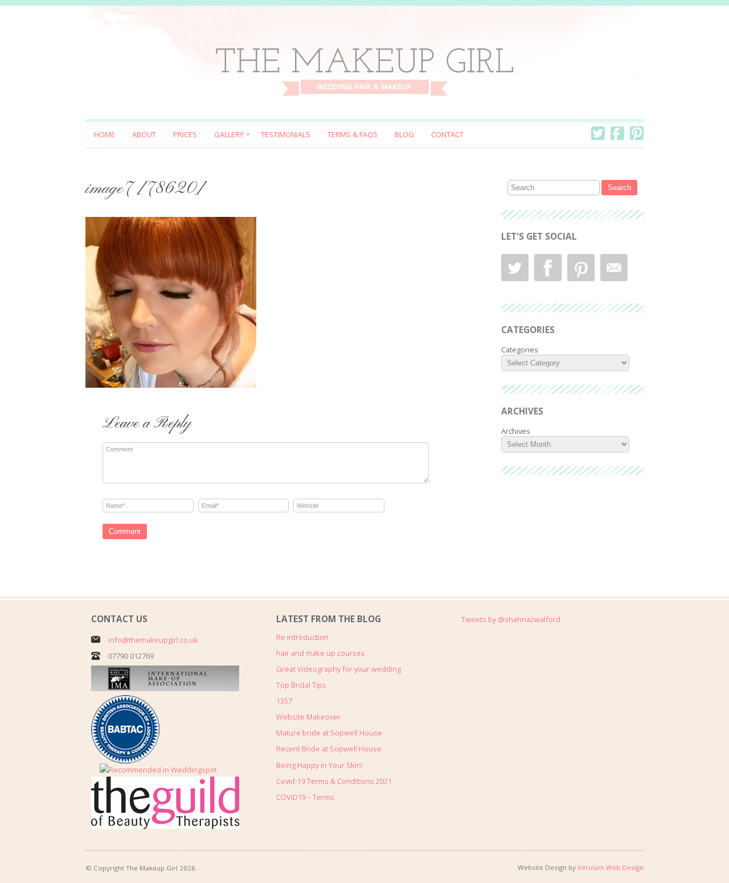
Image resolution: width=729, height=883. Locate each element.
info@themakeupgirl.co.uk (153, 640)
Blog (404, 134)
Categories (519, 349)
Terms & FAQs (352, 134)
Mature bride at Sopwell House (329, 733)
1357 (284, 701)
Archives (515, 431)
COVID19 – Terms (305, 797)
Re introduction (302, 637)
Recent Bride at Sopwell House (329, 749)
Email (614, 267)
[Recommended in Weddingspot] (158, 770)
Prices (185, 134)
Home (104, 134)
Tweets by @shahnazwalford (510, 619)
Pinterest (637, 133)
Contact (447, 134)
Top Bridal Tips (301, 685)
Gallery (229, 134)
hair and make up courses (320, 653)
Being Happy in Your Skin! (319, 765)
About (144, 134)
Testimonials (285, 134)
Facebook (617, 133)
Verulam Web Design (611, 867)
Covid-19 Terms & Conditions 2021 (334, 781)
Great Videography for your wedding (338, 669)
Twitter (598, 133)
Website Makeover (308, 717)
